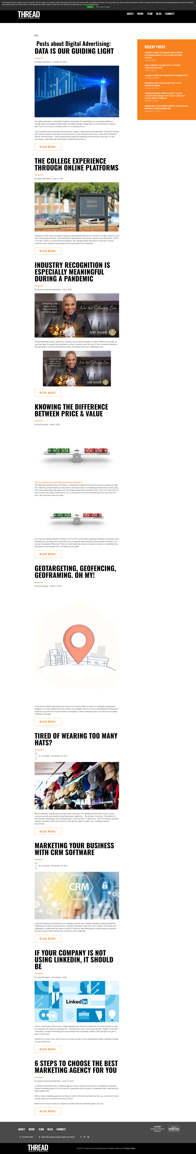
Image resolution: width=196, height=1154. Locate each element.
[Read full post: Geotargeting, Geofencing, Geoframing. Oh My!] (77, 702)
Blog (159, 13)
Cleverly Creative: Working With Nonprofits (166, 75)
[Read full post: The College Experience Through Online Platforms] (77, 231)
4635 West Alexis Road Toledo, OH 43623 (58, 1137)
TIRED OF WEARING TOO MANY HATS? (76, 738)
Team (149, 13)
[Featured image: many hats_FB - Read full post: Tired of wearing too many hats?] (77, 809)
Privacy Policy (129, 1148)
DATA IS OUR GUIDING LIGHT (74, 51)
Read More (48, 147)
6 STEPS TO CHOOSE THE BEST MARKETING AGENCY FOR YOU (76, 1066)
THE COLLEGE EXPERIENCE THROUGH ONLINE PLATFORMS (77, 163)
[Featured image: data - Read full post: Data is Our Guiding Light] (77, 117)
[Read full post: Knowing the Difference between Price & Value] (77, 477)
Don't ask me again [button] (103, 7)
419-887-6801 (27, 1137)
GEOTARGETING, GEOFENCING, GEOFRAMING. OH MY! (75, 571)
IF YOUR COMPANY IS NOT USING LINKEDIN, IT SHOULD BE (74, 959)
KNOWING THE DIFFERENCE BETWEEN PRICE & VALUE (71, 409)
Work (140, 13)
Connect (169, 13)
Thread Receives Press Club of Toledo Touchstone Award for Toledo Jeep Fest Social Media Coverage (165, 96)
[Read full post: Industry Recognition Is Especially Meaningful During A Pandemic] (77, 337)
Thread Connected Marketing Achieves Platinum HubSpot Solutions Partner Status (164, 55)
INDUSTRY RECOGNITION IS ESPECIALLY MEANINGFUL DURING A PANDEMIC (72, 271)
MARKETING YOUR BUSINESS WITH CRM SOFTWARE (74, 848)
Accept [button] (90, 7)
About (130, 13)
